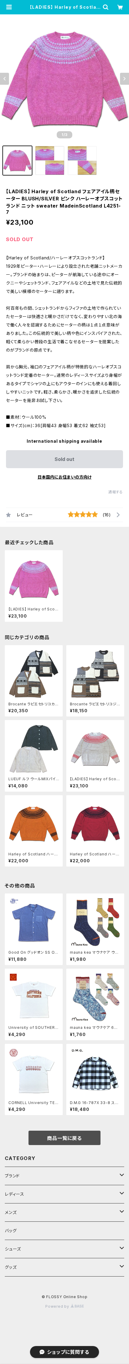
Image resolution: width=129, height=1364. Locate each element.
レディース (14, 1194)
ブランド (12, 1175)
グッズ (10, 1267)
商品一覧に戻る (64, 1138)
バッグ (10, 1230)
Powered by (57, 1306)
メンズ (10, 1212)
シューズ (13, 1248)
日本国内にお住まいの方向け (65, 477)
